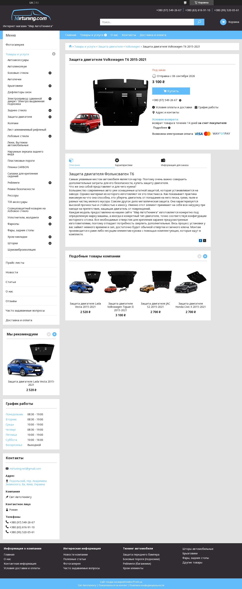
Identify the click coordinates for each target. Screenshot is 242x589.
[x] (204, 241)
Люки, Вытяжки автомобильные (18, 144)
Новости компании (75, 554)
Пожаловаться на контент (113, 585)
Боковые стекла (18, 73)
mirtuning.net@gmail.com (25, 468)
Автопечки (14, 79)
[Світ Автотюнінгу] (31, 14)
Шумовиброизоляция (22, 249)
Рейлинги (13, 182)
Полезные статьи (74, 559)
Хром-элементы (133, 568)
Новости (12, 272)
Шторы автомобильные (197, 549)
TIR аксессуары (17, 202)
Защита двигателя (110, 46)
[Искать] (199, 22)
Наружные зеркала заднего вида (25, 153)
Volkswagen (132, 46)
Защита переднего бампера (141, 554)
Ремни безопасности (21, 189)
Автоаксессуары (18, 60)
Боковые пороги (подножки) (141, 559)
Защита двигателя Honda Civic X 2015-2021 (190, 305)
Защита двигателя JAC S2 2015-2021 (155, 305)
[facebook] (200, 241)
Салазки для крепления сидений (23, 175)
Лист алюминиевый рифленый (27, 129)
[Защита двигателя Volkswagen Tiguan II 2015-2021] (120, 282)
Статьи (11, 282)
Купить (173, 91)
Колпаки (13, 123)
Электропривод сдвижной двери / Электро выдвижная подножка (26, 101)
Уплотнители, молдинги (23, 217)
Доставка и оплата (153, 35)
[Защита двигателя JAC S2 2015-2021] (155, 282)
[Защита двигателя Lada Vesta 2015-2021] (85, 282)
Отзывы (11, 301)
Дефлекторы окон (19, 92)
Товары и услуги (91, 35)
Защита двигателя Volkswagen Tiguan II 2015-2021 (120, 307)
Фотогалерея (15, 44)
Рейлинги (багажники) (137, 563)
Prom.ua (137, 582)
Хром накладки (17, 236)
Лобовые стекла (18, 136)
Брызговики (15, 85)
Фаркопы (13, 224)
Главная (70, 35)
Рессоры (13, 195)
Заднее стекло (17, 110)
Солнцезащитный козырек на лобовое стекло (27, 210)
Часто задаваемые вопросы (25, 310)
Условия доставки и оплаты (22, 568)
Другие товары (192, 562)
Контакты (129, 35)
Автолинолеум (17, 66)
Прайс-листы (15, 262)
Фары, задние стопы (21, 230)
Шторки (13, 243)
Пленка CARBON (18, 167)
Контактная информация (20, 563)
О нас (114, 35)
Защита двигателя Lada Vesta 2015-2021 (85, 305)
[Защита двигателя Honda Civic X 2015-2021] (190, 282)
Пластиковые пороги (21, 160)
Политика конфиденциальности (147, 585)
